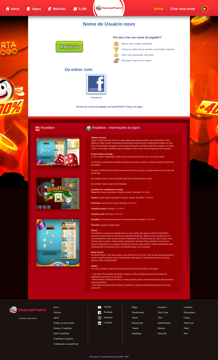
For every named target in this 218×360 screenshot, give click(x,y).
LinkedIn (108, 322)
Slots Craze (163, 312)
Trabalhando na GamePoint (65, 344)
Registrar (69, 46)
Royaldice (162, 307)
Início (56, 307)
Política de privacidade (63, 323)
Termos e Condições (62, 328)
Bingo (134, 307)
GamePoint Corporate (63, 339)
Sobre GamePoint (61, 333)
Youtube (107, 307)
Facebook (108, 312)
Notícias (57, 312)
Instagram (108, 317)
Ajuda (56, 318)
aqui (139, 106)
